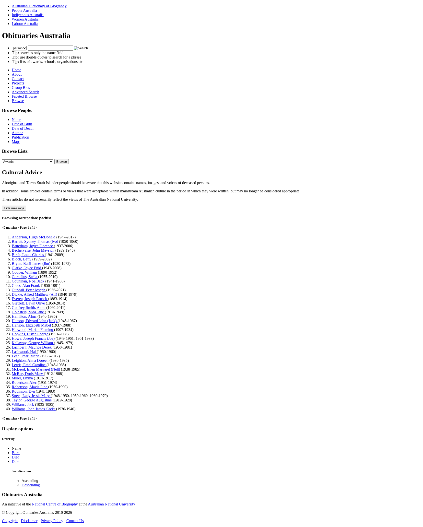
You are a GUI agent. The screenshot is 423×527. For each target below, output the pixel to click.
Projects (18, 83)
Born (16, 453)
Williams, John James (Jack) (34, 409)
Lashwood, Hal (24, 352)
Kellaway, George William (33, 343)
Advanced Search (25, 92)
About (17, 74)
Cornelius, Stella (25, 277)
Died (15, 457)
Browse (18, 101)
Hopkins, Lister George (30, 334)
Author (17, 133)
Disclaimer (29, 521)
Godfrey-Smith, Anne (29, 307)
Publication (20, 137)
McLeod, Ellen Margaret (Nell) (36, 369)
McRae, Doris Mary (28, 374)
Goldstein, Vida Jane (28, 312)
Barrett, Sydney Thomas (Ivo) (35, 241)
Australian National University (111, 504)
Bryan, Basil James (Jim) (31, 263)
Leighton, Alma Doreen (30, 360)
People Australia (24, 10)
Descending (31, 485)
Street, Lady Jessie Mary (31, 396)
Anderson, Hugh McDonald (34, 237)
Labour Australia (25, 24)
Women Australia (25, 19)
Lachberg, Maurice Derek (32, 347)
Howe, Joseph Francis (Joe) (34, 338)
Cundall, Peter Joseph (29, 290)
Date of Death (23, 128)
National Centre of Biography (55, 504)
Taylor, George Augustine (32, 400)
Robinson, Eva (24, 391)
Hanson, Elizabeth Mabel (32, 325)
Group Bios (21, 87)
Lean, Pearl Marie (26, 356)
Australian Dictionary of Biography (39, 6)
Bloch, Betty (22, 259)
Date (15, 461)
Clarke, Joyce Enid (27, 268)
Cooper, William (25, 272)
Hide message (14, 208)
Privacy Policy (52, 521)
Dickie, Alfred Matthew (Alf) (35, 294)
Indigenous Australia (28, 15)
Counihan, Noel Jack (28, 281)
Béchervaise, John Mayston (33, 250)
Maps (16, 142)
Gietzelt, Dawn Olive (29, 303)
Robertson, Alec (25, 382)
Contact (18, 79)
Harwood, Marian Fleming (33, 330)
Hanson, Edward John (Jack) (35, 321)
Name (16, 119)
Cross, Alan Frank (26, 285)
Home (16, 70)
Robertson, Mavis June (30, 387)
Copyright (10, 521)
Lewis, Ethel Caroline (29, 365)
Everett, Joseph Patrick (30, 299)
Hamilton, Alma (24, 316)
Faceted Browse (24, 96)
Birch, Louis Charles (28, 255)
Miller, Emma (23, 378)
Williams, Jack (23, 404)
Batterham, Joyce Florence (33, 246)
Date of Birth (22, 124)
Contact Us (75, 521)
